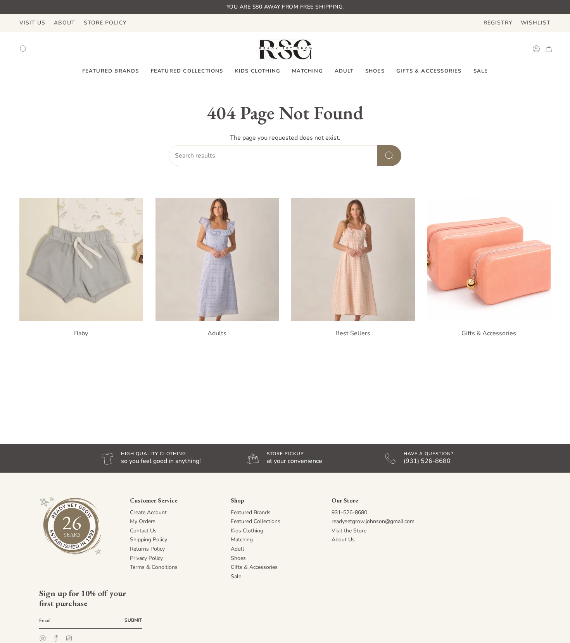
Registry (498, 22)
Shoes (238, 558)
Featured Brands (251, 512)
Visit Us (32, 22)
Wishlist (536, 22)
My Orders (142, 521)
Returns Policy (147, 549)
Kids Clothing (247, 530)
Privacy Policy (146, 558)
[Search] (389, 155)
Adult (237, 549)
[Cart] (548, 49)
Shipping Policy (148, 539)
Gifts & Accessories (254, 567)
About (64, 22)
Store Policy (105, 22)
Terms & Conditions (154, 567)
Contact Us (143, 530)
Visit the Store (349, 530)
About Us (343, 539)
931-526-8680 (349, 512)
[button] (110, 71)
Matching (242, 539)
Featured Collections (255, 521)
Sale (236, 576)
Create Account (148, 512)
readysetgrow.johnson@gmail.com (373, 521)
